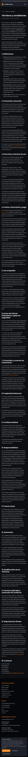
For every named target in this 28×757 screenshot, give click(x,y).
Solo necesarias (6, 753)
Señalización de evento (6, 695)
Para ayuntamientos (6, 705)
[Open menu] (25, 4)
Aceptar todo (6, 750)
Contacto (4, 712)
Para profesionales (6, 707)
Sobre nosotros (5, 710)
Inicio (3, 11)
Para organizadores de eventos (8, 703)
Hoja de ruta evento (6, 693)
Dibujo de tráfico (5, 687)
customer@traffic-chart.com (19, 145)
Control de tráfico (5, 685)
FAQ (3, 709)
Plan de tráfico (5, 689)
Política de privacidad (13, 374)
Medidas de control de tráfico (8, 691)
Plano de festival (5, 696)
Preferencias (15, 750)
